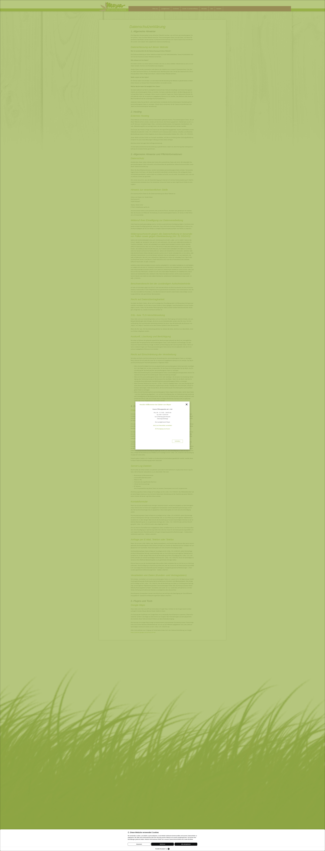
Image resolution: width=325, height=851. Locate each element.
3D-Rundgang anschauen (162, 429)
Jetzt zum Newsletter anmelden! (162, 425)
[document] (162, 425)
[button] (186, 404)
